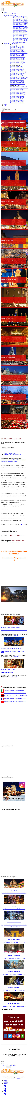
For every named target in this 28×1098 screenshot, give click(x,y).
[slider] (12, 600)
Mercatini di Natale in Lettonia (17, 69)
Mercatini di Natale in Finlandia (17, 59)
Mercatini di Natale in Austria (16, 49)
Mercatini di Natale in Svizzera (17, 100)
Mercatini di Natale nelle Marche (20, 28)
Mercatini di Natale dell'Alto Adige (8, 279)
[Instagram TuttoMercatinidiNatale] (14, 800)
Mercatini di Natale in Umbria (20, 39)
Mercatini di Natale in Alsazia (7, 396)
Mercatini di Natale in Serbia (16, 93)
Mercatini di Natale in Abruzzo (20, 16)
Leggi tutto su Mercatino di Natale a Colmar (14, 909)
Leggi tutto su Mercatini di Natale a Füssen (14, 974)
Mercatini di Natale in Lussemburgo (18, 71)
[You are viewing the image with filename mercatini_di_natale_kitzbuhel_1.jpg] (15, 454)
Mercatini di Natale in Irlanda (16, 66)
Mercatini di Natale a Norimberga (8, 221)
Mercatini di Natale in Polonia (17, 81)
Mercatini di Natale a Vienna (7, 318)
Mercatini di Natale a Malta (16, 74)
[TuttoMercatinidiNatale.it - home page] (12, 7)
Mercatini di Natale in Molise (19, 30)
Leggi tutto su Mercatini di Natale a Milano (14, 958)
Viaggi (5, 104)
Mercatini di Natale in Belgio (16, 50)
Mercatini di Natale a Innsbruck (8, 299)
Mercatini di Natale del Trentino (8, 357)
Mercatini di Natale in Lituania (17, 70)
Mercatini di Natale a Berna (7, 338)
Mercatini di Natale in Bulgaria (17, 54)
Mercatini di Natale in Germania (17, 62)
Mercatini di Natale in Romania (17, 89)
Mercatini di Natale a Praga (7, 143)
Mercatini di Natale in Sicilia (19, 35)
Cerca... (3, 108)
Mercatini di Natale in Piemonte (20, 31)
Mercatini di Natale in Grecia (16, 63)
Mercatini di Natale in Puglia (19, 32)
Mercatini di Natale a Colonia (7, 416)
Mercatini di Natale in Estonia (17, 58)
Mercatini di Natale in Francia (17, 61)
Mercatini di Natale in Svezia (16, 98)
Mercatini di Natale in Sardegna (20, 34)
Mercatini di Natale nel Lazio (19, 24)
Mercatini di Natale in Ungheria (17, 103)
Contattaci (6, 1083)
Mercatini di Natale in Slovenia (17, 96)
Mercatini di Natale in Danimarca (17, 57)
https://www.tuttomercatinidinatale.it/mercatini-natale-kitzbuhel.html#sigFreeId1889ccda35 (13, 460)
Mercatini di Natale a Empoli (7, 672)
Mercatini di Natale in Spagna (17, 97)
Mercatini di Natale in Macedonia (17, 73)
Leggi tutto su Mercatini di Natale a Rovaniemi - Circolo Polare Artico (14, 925)
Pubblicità (6, 1082)
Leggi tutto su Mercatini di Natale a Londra (14, 990)
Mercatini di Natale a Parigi (7, 240)
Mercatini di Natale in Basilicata (20, 18)
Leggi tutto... (16, 635)
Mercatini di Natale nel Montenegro (18, 78)
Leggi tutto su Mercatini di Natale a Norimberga (14, 893)
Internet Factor (9, 1077)
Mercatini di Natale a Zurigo (7, 260)
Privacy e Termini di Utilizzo (9, 1065)
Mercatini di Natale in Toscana (20, 36)
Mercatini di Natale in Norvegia (17, 82)
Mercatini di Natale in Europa (11, 43)
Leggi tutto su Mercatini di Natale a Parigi (14, 942)
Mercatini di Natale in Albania (17, 46)
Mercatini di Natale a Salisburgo (8, 162)
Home (5, 12)
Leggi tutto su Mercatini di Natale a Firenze (14, 1006)
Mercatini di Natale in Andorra (17, 47)
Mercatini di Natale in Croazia (17, 55)
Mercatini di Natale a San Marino (17, 92)
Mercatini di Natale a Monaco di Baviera (10, 182)
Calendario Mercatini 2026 (10, 13)
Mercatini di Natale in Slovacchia (17, 94)
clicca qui (18, 1078)
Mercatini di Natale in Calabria (20, 19)
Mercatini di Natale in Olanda (17, 80)
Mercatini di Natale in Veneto (19, 42)
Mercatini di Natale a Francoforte (8, 377)
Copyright (6, 1080)
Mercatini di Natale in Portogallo (17, 84)
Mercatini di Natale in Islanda (16, 67)
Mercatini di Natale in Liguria (20, 26)
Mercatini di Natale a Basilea (7, 201)
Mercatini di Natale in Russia (16, 90)
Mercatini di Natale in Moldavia (17, 76)
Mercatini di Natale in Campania (20, 20)
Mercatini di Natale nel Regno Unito (18, 86)
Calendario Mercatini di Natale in (14, 690)
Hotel (5, 105)
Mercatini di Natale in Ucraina (17, 101)
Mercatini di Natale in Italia (10, 15)
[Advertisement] (14, 726)
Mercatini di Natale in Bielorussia (17, 51)
